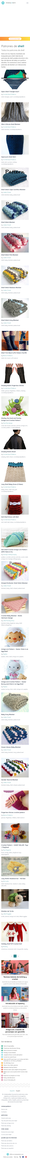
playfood (15, 852)
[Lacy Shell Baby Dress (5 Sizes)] (15, 472)
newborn (15, 884)
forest (8, 425)
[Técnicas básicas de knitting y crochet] (15, 967)
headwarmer (8, 884)
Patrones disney (6, 1125)
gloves (7, 391)
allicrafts (3, 885)
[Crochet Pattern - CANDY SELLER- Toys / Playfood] (15, 833)
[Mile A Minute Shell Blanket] (15, 112)
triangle (7, 97)
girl (16, 489)
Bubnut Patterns (8, 355)
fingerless (12, 391)
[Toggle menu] (27, 3)
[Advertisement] (15, 21)
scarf (11, 97)
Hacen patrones (6, 1118)
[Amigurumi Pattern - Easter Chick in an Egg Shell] (15, 637)
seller (10, 852)
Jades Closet (7, 192)
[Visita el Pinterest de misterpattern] (26, 1157)
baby (11, 195)
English (18, 1091)
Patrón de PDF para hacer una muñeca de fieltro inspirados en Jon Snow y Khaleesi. (16, 1060)
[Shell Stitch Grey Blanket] (15, 308)
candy (6, 852)
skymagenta (5, 854)
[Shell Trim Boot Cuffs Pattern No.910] (15, 341)
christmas (4, 949)
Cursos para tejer (15, 39)
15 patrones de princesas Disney (12, 1048)
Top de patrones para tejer (9, 1120)
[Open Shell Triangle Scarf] (15, 79)
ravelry (26, 949)
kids (17, 916)
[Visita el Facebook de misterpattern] (23, 1157)
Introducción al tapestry (15, 1003)
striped (15, 588)
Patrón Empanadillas (9, 1046)
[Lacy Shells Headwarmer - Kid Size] (15, 866)
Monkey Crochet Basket (10, 1052)
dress (6, 489)
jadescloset (16, 195)
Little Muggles (7, 914)
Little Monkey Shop (8, 620)
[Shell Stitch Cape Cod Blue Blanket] (15, 177)
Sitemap (16, 1157)
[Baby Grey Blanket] (15, 702)
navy (14, 752)
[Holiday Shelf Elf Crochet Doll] (15, 932)
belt (8, 522)
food (2, 852)
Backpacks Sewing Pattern (10, 1067)
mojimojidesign (15, 427)
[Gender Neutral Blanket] (15, 767)
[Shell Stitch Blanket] (15, 210)
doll (2, 522)
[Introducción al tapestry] (15, 994)
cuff (12, 358)
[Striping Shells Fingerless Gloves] (15, 373)
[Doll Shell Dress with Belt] (15, 505)
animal (18, 425)
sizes (20, 884)
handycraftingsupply (14, 559)
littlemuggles (23, 916)
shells (3, 391)
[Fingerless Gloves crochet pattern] (15, 800)
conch (23, 557)
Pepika (5, 654)
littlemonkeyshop (6, 625)
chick (7, 656)
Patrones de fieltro (6, 1140)
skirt (6, 162)
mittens (18, 391)
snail (2, 425)
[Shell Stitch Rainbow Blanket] (15, 275)
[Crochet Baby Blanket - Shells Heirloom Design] (15, 603)
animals (13, 425)
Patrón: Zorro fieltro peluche (11, 1065)
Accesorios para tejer (7, 1132)
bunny (7, 689)
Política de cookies (8, 1157)
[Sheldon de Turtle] (15, 899)
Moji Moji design (7, 423)
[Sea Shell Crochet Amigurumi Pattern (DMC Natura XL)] (15, 537)
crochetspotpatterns (19, 97)
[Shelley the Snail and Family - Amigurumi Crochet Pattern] (15, 406)
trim (6, 358)
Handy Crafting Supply (10, 554)
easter (3, 656)
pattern (8, 427)
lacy (13, 489)
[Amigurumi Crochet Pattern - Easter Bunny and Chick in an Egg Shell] (15, 669)
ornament (10, 949)
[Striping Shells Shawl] (15, 439)
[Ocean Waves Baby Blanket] (15, 735)
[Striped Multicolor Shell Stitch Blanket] (15, 571)
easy (17, 623)
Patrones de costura (7, 1146)
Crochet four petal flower (10, 1057)
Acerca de (4, 1109)
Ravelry (5, 946)
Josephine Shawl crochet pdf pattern (13, 1055)
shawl (11, 457)
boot (8, 358)
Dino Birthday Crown (9, 1063)
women (10, 162)
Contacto (4, 1112)
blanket (7, 129)
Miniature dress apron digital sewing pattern (15, 1069)
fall (5, 425)
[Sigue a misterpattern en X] (20, 1157)
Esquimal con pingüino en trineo (12, 1075)
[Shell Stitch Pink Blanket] (15, 243)
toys (20, 852)
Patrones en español (7, 1148)
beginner (12, 623)
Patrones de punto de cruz (9, 1143)
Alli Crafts (6, 881)
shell (2, 97)
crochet (3, 427)
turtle (2, 916)
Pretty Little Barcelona (9, 1077)
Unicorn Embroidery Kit (9, 1080)
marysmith (20, 949)
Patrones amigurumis (7, 1123)
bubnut (16, 358)
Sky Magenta (7, 850)
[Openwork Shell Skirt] (15, 145)
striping (23, 391)
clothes (15, 162)
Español (12, 1091)
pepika (21, 656)
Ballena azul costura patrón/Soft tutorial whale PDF (15, 1072)
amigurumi (24, 425)
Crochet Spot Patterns (9, 94)
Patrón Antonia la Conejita (10, 1050)
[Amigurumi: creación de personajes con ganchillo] (15, 1020)
